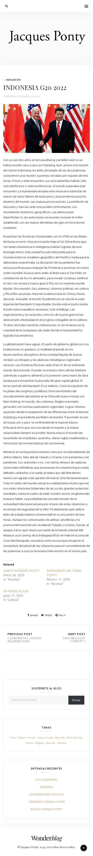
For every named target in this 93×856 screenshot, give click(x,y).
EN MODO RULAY (16, 591)
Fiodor (32, 737)
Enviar (76, 700)
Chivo (13, 737)
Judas (50, 737)
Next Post (74, 637)
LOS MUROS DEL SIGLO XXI (46, 794)
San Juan (51, 743)
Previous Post (25, 637)
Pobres (29, 743)
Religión (39, 743)
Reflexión (13, 79)
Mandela (60, 737)
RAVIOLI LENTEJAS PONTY (46, 809)
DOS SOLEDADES (46, 779)
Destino (22, 737)
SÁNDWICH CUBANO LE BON (47, 802)
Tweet (48, 615)
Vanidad (61, 743)
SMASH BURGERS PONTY (21, 571)
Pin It (62, 615)
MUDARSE (46, 787)
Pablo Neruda (74, 737)
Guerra (41, 737)
